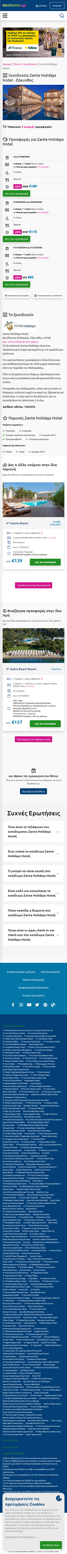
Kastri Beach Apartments (13, 1423)
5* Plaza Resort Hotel (39, 1272)
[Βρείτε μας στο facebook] (13, 1004)
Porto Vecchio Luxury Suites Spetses (17, 1412)
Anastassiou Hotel (43, 1217)
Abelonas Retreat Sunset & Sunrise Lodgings (21, 1400)
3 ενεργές (28, 127)
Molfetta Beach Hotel (48, 1322)
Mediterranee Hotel (41, 1214)
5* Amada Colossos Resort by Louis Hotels (19, 1398)
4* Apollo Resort (9, 1356)
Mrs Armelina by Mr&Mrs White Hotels (43, 1362)
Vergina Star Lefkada (11, 1230)
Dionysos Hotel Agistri (49, 1317)
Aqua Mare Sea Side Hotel (37, 1200)
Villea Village (8, 1320)
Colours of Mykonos (26, 1325)
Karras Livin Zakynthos (12, 1381)
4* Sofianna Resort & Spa (31, 1389)
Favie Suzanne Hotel (32, 1116)
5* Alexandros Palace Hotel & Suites (38, 1303)
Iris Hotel (45, 1152)
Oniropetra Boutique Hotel (14, 1130)
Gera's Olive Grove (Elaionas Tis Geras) (18, 1192)
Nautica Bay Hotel (36, 1044)
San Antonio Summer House (14, 1225)
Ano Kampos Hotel (38, 1250)
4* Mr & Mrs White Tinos (29, 1091)
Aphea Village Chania (52, 1403)
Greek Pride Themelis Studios (15, 1233)
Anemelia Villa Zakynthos (13, 1386)
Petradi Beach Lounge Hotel (48, 1339)
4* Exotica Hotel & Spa (31, 1052)
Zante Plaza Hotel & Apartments (16, 1069)
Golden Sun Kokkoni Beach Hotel (44, 1094)
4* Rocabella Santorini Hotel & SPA (31, 1300)
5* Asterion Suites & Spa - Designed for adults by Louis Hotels (27, 1314)
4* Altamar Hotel (51, 1102)
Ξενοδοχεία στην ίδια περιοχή (33, 585)
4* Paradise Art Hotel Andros (14, 1097)
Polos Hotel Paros (10, 1270)
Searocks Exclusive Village (13, 1178)
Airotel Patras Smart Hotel (34, 1161)
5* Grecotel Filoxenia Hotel (14, 1033)
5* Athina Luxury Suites (45, 1267)
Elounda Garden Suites (12, 1303)
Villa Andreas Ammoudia (38, 1225)
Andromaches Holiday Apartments (17, 1328)
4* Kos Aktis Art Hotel (30, 1295)
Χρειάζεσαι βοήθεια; (33, 791)
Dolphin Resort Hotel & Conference (17, 1392)
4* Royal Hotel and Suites (34, 1219)
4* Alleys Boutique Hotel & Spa (48, 1431)
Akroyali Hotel (8, 1127)
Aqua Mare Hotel (30, 1317)
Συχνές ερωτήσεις (33, 995)
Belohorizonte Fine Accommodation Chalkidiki (22, 1403)
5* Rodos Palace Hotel (12, 1114)
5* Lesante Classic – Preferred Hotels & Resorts (22, 1373)
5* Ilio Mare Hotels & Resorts (14, 1055)
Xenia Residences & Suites (38, 1353)
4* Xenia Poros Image (31, 1066)
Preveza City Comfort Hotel (33, 1244)
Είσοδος (42, 5)
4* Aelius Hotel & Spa (45, 1158)
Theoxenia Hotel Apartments (15, 1086)
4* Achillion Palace (25, 1267)
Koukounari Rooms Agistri (13, 1203)
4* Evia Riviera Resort (11, 1058)
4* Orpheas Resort (10, 1370)
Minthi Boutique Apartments (14, 1183)
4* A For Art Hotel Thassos (38, 1175)
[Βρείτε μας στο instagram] (21, 1004)
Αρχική (7, 64)
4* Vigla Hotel (36, 1345)
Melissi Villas (8, 1339)
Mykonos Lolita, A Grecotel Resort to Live (43, 1386)
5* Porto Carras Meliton (12, 1080)
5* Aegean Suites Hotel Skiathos (16, 1378)
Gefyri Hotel (8, 1261)
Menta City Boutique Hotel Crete (16, 1375)
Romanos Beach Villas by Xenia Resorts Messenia (22, 1417)
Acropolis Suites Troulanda (14, 1258)
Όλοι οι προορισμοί (11, 1447)
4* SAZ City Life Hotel (11, 1111)
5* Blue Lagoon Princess (45, 1063)
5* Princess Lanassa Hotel (13, 1434)
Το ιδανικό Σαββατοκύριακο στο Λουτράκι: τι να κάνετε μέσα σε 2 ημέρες (32, 1460)
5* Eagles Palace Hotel (12, 1342)
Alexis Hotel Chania (35, 1306)
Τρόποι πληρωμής (33, 979)
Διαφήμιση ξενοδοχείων (33, 987)
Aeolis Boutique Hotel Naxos (39, 1130)
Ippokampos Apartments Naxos (15, 1345)
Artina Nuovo (34, 1281)
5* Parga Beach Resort (12, 1222)
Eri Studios (35, 1289)
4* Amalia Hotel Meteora (26, 1144)
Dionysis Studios (9, 1166)
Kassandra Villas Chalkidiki (38, 1428)
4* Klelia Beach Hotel (11, 1066)
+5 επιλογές (43, 166)
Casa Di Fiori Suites (48, 1342)
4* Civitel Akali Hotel (37, 1308)
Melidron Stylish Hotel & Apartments (18, 1431)
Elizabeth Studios (31, 1105)
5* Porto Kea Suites (50, 1261)
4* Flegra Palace (31, 1275)
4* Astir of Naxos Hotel (25, 1339)
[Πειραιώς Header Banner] (33, 42)
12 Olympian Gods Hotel (51, 1091)
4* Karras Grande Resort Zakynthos (31, 1127)
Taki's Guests (56, 1420)
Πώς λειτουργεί (50, 971)
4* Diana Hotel (30, 1150)
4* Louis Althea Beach (52, 1389)
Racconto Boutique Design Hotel (40, 1194)
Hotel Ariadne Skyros (11, 1364)
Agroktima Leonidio (39, 1155)
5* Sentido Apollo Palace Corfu (15, 1284)
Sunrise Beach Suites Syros (13, 1359)
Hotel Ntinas (8, 1172)
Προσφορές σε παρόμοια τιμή (33, 739)
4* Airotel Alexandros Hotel (14, 1211)
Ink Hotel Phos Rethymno (49, 1398)
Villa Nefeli (33, 1278)
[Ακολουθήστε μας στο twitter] (37, 1004)
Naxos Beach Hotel (37, 1292)
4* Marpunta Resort (36, 1108)
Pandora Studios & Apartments (15, 1406)
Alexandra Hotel (9, 1217)
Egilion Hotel (8, 1144)
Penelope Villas (9, 1325)
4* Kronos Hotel (49, 1066)
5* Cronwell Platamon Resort (14, 1044)
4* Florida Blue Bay (25, 1063)
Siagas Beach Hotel (32, 1080)
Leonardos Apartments (12, 1150)
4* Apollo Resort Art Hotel (37, 1178)
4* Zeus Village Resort (39, 1406)
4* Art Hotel (36, 1336)
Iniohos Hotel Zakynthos (13, 1348)
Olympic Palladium (51, 1336)
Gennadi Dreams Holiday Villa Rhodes (18, 1426)
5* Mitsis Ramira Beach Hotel (14, 1281)
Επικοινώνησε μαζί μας (21, 971)
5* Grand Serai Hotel (51, 1041)
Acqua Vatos (52, 1219)
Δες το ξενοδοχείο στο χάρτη (20, 341)
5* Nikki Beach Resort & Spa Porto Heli (32, 1125)
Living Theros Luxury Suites (14, 1306)
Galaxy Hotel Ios (47, 1230)
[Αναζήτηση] (61, 15)
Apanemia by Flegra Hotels (14, 1122)
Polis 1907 (36, 1375)
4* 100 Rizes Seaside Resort (31, 1147)
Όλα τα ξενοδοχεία (10, 1440)
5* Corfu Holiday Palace (40, 1074)
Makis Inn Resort (9, 1289)
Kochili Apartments (42, 1169)
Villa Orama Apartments (13, 1247)
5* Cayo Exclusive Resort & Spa (27, 1261)
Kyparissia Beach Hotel (12, 1219)
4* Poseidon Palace (10, 1041)
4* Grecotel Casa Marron (38, 1033)
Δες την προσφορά (16, 193)
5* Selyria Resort (43, 1072)
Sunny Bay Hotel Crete (12, 1206)
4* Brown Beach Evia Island (40, 1086)
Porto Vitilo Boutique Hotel (14, 1108)
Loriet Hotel (55, 1200)
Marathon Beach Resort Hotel (28, 1189)
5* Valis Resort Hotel (44, 1038)
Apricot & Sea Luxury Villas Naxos (36, 1381)
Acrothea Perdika (10, 1186)
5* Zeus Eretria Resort (43, 1049)
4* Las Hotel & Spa (26, 1217)
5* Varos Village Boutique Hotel (16, 1336)
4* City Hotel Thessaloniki (13, 1164)
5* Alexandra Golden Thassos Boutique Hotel (21, 1136)
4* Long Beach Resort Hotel (14, 1047)
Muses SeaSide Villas (31, 1114)
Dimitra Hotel (36, 1395)
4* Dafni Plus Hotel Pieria (41, 1378)
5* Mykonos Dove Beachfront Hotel (17, 1331)
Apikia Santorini (30, 1322)
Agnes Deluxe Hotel (11, 1244)
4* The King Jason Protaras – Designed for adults (22, 1414)
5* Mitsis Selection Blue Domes (15, 1272)
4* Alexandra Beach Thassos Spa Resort (45, 1183)
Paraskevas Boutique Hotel (41, 1284)
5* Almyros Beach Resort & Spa (15, 1292)
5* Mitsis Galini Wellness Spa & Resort (18, 1038)
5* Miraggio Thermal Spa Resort (16, 1139)
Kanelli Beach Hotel (11, 1077)
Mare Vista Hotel (9, 1091)
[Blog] (53, 1004)
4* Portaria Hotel (28, 1141)
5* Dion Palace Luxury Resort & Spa (40, 1061)
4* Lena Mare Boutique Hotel (15, 1308)
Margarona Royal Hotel (49, 1105)
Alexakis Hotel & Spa (11, 1253)
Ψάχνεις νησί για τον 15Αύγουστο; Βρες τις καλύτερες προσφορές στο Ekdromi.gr (30, 1487)
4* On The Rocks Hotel (31, 1364)
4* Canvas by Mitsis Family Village (16, 1297)
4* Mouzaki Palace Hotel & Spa (33, 1077)
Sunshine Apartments (27, 1166)
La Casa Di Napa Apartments (34, 1222)
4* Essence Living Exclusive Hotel (35, 1228)
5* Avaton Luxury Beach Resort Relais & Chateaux (23, 1409)
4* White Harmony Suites (13, 1334)
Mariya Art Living (10, 1311)
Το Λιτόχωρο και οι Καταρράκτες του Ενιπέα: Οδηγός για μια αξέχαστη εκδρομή (31, 1476)
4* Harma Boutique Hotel (43, 1286)
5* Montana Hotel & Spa (30, 1041)
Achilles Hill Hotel (10, 1147)
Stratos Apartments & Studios (15, 1264)
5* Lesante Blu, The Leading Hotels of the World (22, 1350)
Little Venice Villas (10, 1389)
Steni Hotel (53, 1222)
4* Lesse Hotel (49, 1088)
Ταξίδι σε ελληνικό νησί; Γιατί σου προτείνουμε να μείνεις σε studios (30, 1458)
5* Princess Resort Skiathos (14, 1194)
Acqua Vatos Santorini (48, 1166)
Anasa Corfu (23, 1289)
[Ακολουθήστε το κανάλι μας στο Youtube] (29, 1004)
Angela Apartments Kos (28, 1356)
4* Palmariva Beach (10, 1088)
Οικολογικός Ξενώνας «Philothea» (16, 1180)
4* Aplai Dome (9, 1300)
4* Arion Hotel (9, 1063)
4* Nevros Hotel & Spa (12, 1242)
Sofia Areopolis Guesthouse (14, 1420)
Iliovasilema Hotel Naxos (37, 1359)
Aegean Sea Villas (41, 1331)
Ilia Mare (26, 1242)
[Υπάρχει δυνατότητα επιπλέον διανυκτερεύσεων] (42, 533)
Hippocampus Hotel (11, 1295)
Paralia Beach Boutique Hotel (38, 1164)
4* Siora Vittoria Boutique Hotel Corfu (18, 1158)
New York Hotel (9, 1267)
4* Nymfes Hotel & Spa (12, 1105)
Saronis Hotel (8, 1169)
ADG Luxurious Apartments (50, 1144)
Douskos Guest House (46, 1320)
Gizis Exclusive (39, 1270)
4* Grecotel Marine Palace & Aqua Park (40, 1036)
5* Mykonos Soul (40, 1328)
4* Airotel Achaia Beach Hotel (41, 1055)
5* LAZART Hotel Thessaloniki (15, 1256)
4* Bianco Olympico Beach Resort (41, 1047)
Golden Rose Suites (24, 1169)
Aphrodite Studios (35, 1211)
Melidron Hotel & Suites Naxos (45, 1239)
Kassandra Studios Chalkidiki (14, 1428)
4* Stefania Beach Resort (13, 1102)
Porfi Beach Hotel (27, 1370)
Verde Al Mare (36, 1256)
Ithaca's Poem (8, 1189)
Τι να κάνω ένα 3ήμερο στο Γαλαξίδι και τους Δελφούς (24, 1480)
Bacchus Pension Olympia (13, 1208)
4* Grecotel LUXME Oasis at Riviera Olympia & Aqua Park (26, 1100)
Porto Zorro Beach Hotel (31, 1088)
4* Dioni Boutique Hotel (48, 1133)
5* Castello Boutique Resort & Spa (16, 1286)
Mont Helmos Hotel (11, 1152)
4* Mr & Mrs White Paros (40, 1236)
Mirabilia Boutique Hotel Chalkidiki (33, 1186)
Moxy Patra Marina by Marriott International (44, 1119)
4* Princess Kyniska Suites (33, 1206)
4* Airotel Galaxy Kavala (12, 1133)
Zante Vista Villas (41, 1392)
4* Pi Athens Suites (37, 1233)
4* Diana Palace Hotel (47, 1141)
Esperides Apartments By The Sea (16, 1239)
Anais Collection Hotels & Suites (16, 1250)
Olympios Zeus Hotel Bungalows (46, 1242)
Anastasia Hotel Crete (53, 1395)
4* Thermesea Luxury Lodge (14, 1278)
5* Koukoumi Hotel (48, 1278)
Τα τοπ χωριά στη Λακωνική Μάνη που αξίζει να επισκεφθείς (27, 1483)
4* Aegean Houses (31, 1342)
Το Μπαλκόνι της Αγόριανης (14, 1175)
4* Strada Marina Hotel (25, 1320)
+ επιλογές (52, 538)
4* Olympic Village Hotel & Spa (15, 1074)
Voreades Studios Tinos (34, 1423)
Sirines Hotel (30, 1133)
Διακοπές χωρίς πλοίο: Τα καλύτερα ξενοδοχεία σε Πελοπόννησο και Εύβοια (30, 1465)
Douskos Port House (11, 1141)
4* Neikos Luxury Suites (48, 1150)
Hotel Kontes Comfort (12, 1317)
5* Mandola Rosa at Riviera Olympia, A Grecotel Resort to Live (28, 1030)
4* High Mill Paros (50, 1114)
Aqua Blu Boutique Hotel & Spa (31, 1311)
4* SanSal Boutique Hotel (39, 1264)
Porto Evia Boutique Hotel (33, 1111)
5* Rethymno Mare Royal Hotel (46, 1367)
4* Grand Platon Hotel (48, 1058)
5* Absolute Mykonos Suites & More (30, 1172)
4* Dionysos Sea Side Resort (14, 1362)
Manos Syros (38, 1180)
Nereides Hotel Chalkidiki (38, 1420)
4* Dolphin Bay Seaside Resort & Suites (18, 1072)
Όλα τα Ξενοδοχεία (25, 64)
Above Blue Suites (49, 1136)
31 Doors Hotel (55, 1250)
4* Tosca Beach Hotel (11, 1052)
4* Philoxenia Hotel (33, 1102)
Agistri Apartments (33, 1434)
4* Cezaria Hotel (38, 1139)
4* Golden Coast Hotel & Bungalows (17, 1049)
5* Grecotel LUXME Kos (12, 1036)
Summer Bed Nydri (32, 1384)
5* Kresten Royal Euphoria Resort (45, 1297)
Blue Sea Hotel (9, 1125)
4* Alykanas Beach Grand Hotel (15, 1083)
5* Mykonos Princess (50, 1281)
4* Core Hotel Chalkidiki (28, 1197)
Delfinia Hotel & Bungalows (14, 1353)
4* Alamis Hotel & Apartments (15, 1236)
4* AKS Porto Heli (30, 1058)
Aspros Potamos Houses (12, 1384)
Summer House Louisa (31, 1253)
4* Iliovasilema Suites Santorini (15, 1155)
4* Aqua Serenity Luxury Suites (15, 1395)
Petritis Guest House (30, 1230)
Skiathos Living (42, 1192)
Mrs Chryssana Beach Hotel (38, 1122)
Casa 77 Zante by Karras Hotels (39, 1258)
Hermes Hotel (25, 1270)
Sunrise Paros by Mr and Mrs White (17, 1367)
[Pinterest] (45, 1004)
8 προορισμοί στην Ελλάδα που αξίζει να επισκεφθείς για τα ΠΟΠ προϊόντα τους (29, 1470)
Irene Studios (35, 1083)
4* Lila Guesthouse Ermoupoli (48, 1426)
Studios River (31, 1208)
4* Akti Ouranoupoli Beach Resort (16, 1214)
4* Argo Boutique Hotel (12, 1275)
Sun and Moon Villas (11, 1228)
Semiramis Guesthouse (12, 1161)
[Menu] (5, 15)
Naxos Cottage (49, 1364)
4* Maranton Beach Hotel (13, 1061)
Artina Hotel (46, 1197)
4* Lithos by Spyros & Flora (36, 1334)
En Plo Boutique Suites (12, 1322)
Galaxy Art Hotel (9, 1197)
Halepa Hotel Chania (53, 1345)
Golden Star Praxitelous (12, 1116)
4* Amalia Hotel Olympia (13, 1119)
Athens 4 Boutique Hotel (35, 1247)
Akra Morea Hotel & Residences (15, 1094)
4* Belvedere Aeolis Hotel (13, 1200)
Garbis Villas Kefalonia (30, 1152)
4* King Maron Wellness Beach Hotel (41, 1203)
